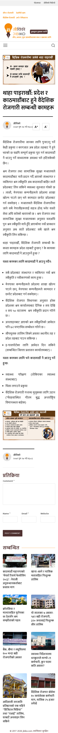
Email (25, 514)
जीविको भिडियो (49, 3)
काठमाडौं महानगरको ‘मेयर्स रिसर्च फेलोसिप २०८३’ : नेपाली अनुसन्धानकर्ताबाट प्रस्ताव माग (14, 579)
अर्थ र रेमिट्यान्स (22, 17)
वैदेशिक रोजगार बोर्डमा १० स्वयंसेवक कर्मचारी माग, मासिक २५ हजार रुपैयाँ (43, 698)
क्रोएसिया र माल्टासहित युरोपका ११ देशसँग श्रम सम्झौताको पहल (13, 615)
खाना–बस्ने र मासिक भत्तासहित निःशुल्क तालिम (42, 575)
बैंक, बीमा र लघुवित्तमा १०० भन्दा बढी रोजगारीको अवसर (14, 653)
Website (45, 514)
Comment (8, 481)
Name (6, 514)
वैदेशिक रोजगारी (9, 17)
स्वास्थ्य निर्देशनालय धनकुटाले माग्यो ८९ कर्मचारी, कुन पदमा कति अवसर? (41, 660)
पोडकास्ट (37, 3)
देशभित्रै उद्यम (20, 13)
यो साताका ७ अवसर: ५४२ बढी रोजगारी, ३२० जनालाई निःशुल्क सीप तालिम (42, 618)
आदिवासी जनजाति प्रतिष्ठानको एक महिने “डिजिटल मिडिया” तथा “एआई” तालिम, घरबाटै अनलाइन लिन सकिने (14, 712)
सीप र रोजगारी (8, 13)
